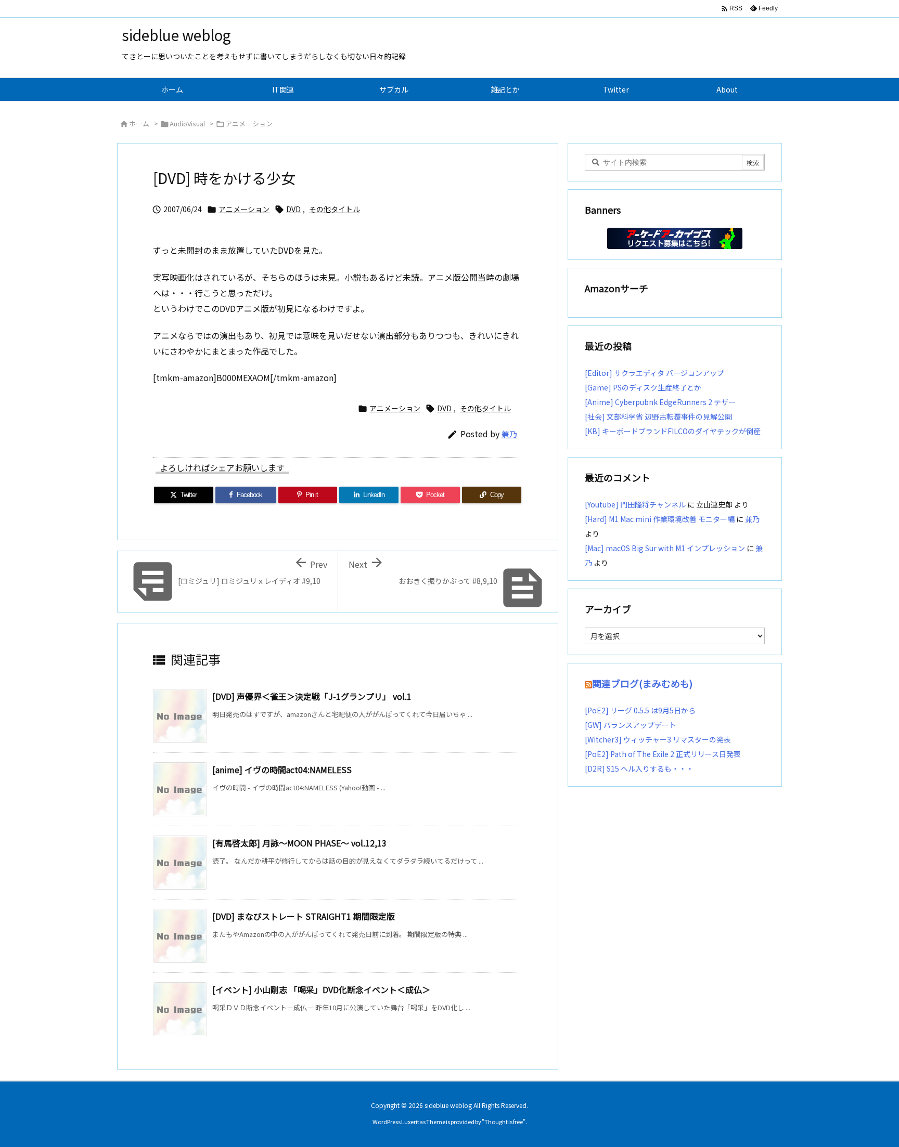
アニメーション (249, 123)
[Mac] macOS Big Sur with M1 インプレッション (665, 548)
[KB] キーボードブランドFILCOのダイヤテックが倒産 (673, 431)
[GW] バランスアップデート (630, 725)
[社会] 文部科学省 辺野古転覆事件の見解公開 (658, 416)
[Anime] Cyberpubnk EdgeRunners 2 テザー (660, 402)
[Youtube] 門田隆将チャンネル (635, 504)
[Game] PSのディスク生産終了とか (643, 387)
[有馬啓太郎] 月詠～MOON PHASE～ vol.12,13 (299, 843)
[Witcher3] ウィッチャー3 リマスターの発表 (658, 739)
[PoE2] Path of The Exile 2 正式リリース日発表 (663, 754)
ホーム (139, 123)
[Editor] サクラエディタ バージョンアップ (654, 373)
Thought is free (503, 1121)
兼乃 (509, 433)
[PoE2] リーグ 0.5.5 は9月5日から (640, 710)
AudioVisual (187, 123)
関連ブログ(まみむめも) (642, 683)
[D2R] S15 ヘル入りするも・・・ (639, 768)
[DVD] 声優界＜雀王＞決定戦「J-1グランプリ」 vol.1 (312, 696)
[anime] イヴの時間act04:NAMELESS (282, 769)
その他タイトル (334, 209)
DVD (293, 209)
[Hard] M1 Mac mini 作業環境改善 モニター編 (660, 519)
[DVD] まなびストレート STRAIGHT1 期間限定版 (303, 916)
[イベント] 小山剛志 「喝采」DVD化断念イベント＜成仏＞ (321, 989)
